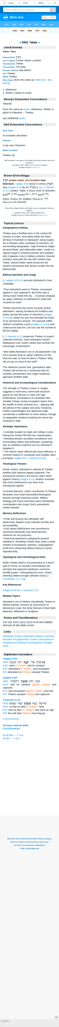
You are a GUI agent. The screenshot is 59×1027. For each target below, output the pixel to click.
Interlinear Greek (12, 636)
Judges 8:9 (20, 458)
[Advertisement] (29, 798)
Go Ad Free (5, 1021)
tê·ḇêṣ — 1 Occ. (12, 738)
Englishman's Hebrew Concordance (22, 642)
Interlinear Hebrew (33, 636)
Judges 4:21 (26, 479)
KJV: (5, 668)
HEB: (6, 662)
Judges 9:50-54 (14, 280)
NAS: (6, 665)
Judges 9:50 (22, 183)
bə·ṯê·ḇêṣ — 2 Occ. (13, 735)
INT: (5, 672)
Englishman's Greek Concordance (33, 639)
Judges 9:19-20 (40, 324)
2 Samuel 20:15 (36, 458)
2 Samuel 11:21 (14, 336)
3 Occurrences (11, 718)
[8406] (55, 464)
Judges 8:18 (14, 187)
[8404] (3, 464)
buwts (26, 109)
